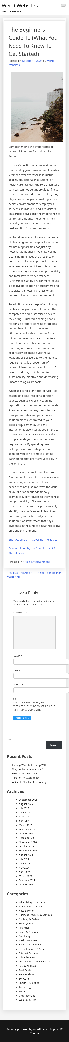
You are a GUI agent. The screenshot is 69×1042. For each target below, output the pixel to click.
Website (18, 684)
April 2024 (24, 871)
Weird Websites (20, 5)
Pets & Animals (27, 965)
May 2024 (24, 867)
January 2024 (26, 884)
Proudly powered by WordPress (27, 1029)
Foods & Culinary (28, 932)
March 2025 (25, 825)
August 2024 (26, 854)
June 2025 (24, 812)
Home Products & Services (33, 949)
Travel (22, 991)
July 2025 (24, 808)
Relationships (26, 974)
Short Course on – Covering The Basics (33, 539)
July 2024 (24, 859)
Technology (25, 987)
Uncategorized (27, 995)
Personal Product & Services (34, 961)
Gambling (24, 936)
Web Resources (27, 999)
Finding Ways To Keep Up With (29, 765)
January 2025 (26, 833)
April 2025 (24, 821)
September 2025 (28, 799)
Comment (20, 612)
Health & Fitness (28, 940)
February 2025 (27, 829)
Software (24, 978)
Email (18, 670)
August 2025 (26, 804)
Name (17, 656)
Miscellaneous (27, 957)
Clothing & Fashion (29, 919)
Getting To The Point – (24, 773)
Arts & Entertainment (36, 562)
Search (11, 739)
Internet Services (28, 953)
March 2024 (25, 876)
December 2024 (28, 837)
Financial (24, 927)
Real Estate (25, 970)
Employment (26, 923)
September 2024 (28, 850)
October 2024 (26, 846)
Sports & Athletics (29, 982)
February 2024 (27, 880)
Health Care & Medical (31, 944)
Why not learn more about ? (27, 769)
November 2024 (28, 842)
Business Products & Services (35, 915)
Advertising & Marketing (32, 902)
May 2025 (24, 816)
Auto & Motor (26, 910)
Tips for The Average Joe (26, 777)
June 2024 (24, 863)
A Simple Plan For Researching (29, 782)
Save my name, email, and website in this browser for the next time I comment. (34, 706)
